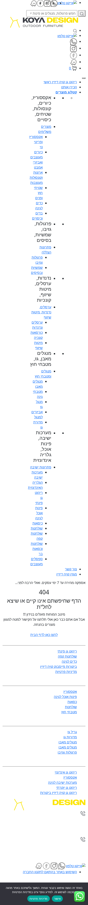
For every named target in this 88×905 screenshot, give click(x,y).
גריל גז (72, 732)
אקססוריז (70, 691)
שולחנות (37, 528)
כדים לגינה (69, 661)
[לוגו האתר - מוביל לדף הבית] (44, 22)
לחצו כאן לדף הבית (44, 634)
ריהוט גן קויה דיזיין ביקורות (58, 792)
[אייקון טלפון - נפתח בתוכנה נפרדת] (67, 35)
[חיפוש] (81, 13)
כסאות (72, 701)
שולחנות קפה (67, 656)
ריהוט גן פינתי (67, 651)
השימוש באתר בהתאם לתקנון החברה (50, 872)
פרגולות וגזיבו (67, 752)
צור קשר (71, 569)
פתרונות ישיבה (40, 467)
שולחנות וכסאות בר (37, 548)
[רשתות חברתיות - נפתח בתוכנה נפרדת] (73, 61)
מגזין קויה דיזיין (66, 574)
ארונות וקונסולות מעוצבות (36, 177)
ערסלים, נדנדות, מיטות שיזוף (41, 312)
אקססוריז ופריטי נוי (36, 141)
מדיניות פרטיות (66, 671)
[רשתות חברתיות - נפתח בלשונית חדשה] (73, 48)
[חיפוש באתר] (75, 30)
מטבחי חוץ (69, 712)
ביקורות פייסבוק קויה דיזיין (58, 666)
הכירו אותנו (69, 87)
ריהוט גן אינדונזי (66, 772)
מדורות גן (70, 737)
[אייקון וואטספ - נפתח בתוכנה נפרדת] (73, 41)
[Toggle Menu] (83, 78)
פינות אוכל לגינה (39, 513)
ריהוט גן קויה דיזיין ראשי (60, 82)
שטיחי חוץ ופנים (38, 192)
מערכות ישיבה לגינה (62, 782)
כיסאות (37, 523)
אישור (57, 898)
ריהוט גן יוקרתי (66, 787)
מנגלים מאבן (68, 742)
